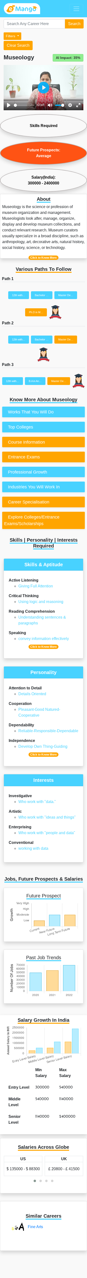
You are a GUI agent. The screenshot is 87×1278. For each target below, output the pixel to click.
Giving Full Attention (35, 586)
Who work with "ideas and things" (47, 817)
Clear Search (18, 45)
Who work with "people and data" (46, 833)
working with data (33, 848)
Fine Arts (35, 1227)
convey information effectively (43, 639)
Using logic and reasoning (40, 602)
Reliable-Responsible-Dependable (48, 731)
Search (74, 24)
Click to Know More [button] (43, 257)
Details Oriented (32, 694)
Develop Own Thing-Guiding (42, 746)
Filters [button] (11, 36)
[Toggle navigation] (76, 9)
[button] (35, 1180)
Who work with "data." (37, 802)
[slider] (24, 105)
